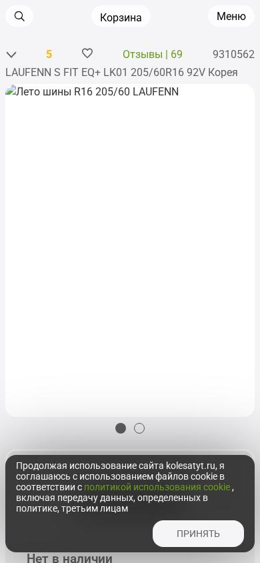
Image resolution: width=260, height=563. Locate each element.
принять (198, 533)
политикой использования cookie (158, 487)
